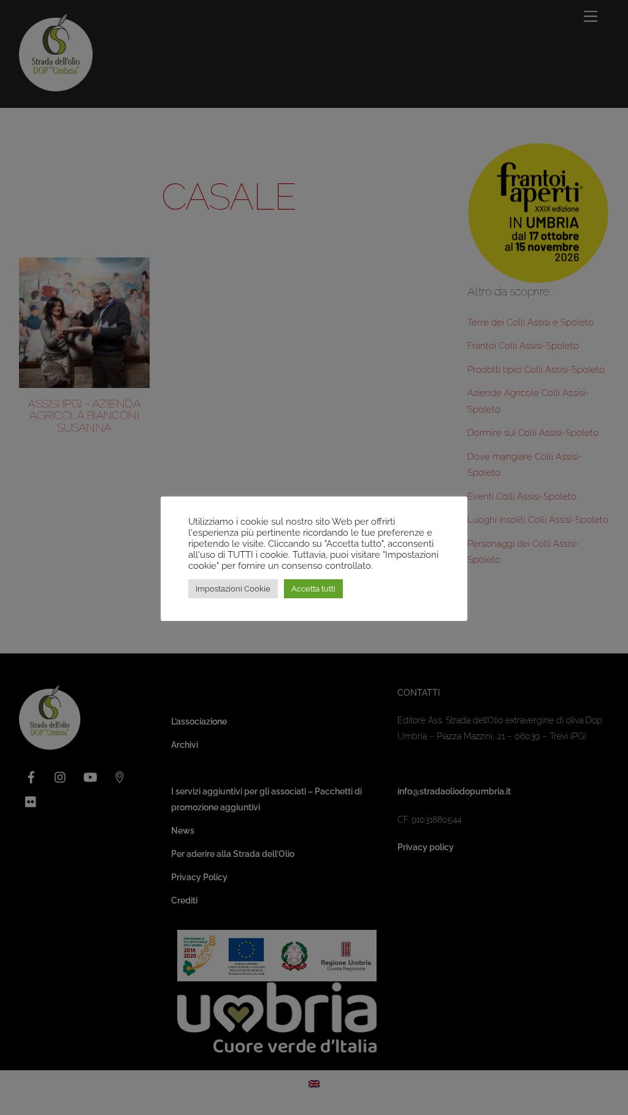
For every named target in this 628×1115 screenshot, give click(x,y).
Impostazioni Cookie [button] (233, 588)
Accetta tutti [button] (313, 588)
